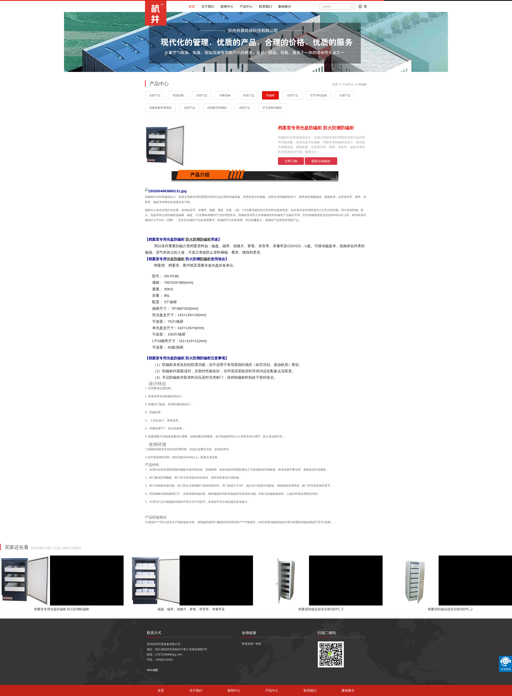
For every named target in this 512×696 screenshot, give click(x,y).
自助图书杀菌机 (217, 108)
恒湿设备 (178, 95)
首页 (192, 6)
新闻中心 (227, 6)
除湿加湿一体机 (251, 643)
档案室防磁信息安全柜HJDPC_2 (450, 609)
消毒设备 (225, 95)
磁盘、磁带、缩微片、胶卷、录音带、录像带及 (191, 609)
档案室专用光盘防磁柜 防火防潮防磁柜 (61, 609)
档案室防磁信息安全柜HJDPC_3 (320, 609)
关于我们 (207, 6)
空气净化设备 (318, 95)
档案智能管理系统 (160, 108)
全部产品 (154, 95)
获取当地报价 (321, 161)
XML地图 (152, 670)
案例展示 (284, 6)
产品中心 (246, 6)
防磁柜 (363, 84)
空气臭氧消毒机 (272, 108)
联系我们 (265, 6)
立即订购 (291, 161)
